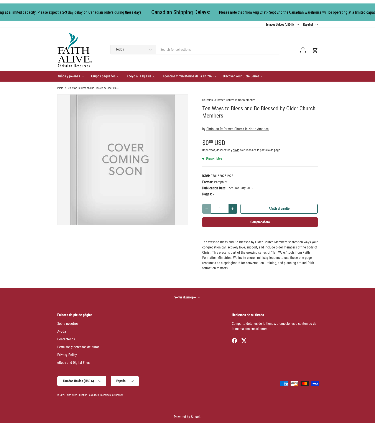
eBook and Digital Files (73, 363)
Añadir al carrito (279, 209)
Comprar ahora (260, 222)
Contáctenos (66, 339)
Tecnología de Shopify (111, 395)
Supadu (196, 417)
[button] (315, 50)
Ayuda (61, 331)
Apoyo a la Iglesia (139, 76)
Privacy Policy (67, 355)
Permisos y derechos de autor (78, 347)
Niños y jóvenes (69, 76)
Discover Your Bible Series (241, 76)
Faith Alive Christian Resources (82, 395)
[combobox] (195, 49)
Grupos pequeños (103, 76)
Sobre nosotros (67, 324)
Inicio (60, 88)
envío (236, 150)
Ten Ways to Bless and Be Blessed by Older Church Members (93, 88)
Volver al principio (185, 297)
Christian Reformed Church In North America (228, 100)
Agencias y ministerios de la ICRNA (187, 76)
